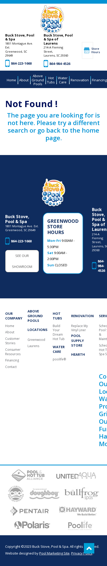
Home (9, 326)
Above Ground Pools (35, 316)
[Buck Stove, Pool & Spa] (52, 19)
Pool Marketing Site (54, 553)
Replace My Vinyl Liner (79, 328)
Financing (12, 360)
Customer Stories (12, 341)
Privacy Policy (81, 553)
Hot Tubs (57, 316)
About (9, 332)
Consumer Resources (13, 352)
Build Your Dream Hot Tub (59, 332)
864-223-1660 (21, 63)
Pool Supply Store (77, 340)
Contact (11, 367)
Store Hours (92, 50)
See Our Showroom (22, 261)
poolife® (59, 359)
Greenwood (36, 340)
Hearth (78, 354)
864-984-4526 (59, 63)
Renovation (82, 315)
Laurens (33, 346)
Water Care (59, 349)
